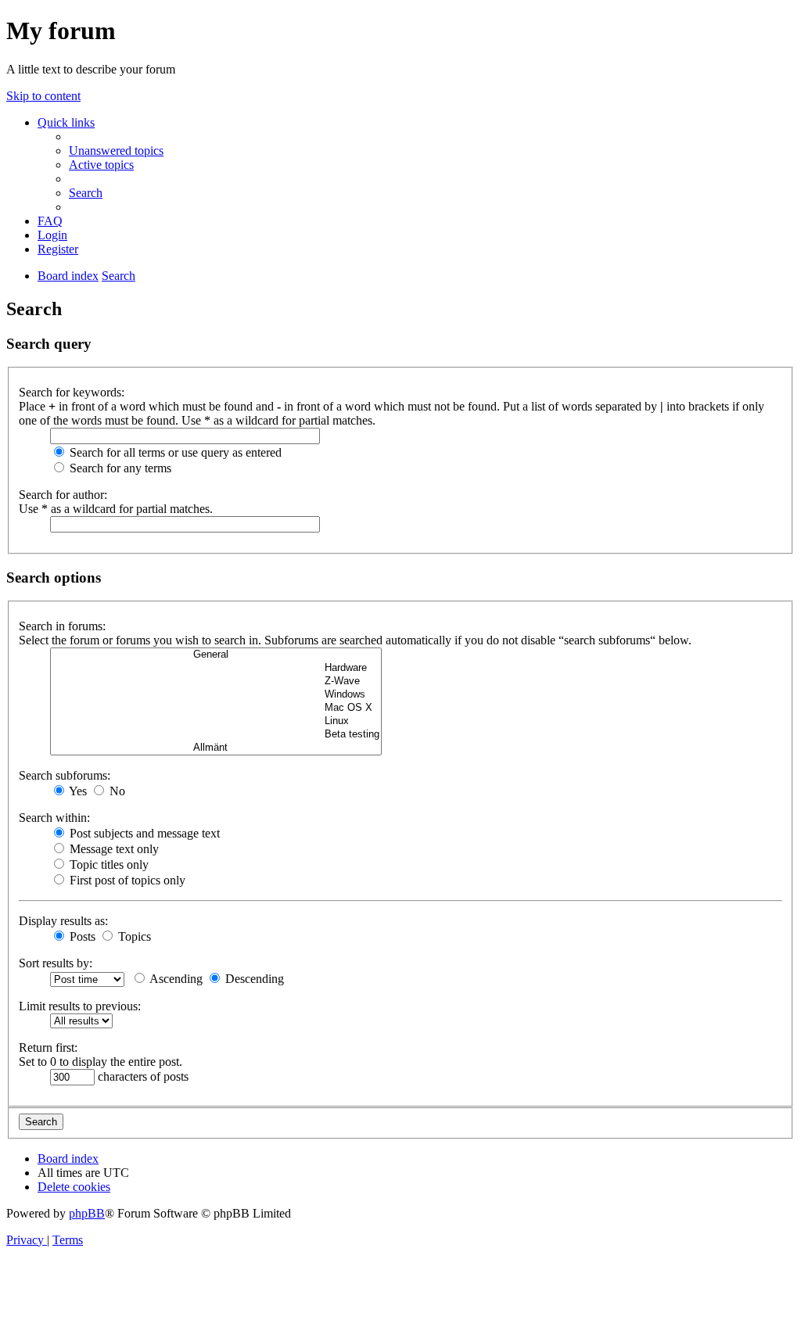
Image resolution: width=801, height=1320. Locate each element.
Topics (133, 936)
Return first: (48, 1047)
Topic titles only (107, 864)
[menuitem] (116, 150)
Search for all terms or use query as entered (174, 452)
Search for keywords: (71, 392)
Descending (253, 978)
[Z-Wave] (216, 681)
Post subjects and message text (143, 833)
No (115, 791)
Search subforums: (64, 775)
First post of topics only (125, 880)
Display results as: (63, 920)
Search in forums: (62, 626)
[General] (216, 655)
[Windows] (216, 694)
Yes (76, 791)
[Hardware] (216, 668)
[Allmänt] (216, 748)
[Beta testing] (216, 734)
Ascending (175, 978)
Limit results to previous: (80, 1006)
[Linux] (216, 721)
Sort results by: (55, 963)
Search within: (54, 817)
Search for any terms (118, 468)
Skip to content (43, 95)
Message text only (112, 848)
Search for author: (63, 494)
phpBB (87, 1213)
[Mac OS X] (216, 708)
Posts (80, 936)
